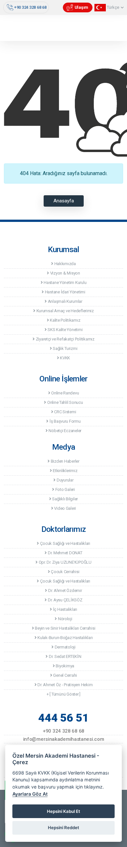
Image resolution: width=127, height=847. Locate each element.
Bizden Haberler (64, 461)
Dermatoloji (65, 647)
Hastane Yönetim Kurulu (64, 282)
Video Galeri (64, 508)
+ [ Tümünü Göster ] (63, 694)
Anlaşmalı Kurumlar (64, 301)
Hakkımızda (64, 263)
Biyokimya (64, 665)
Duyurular (64, 480)
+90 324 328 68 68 (30, 7)
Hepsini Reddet (63, 827)
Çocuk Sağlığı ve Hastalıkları (64, 543)
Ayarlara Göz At (30, 794)
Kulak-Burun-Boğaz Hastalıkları (64, 637)
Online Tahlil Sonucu (64, 402)
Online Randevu (64, 393)
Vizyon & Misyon (64, 273)
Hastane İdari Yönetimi (64, 291)
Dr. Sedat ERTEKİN (64, 656)
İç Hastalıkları (64, 609)
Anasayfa (63, 201)
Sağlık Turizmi (64, 348)
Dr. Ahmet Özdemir (64, 590)
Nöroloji (64, 618)
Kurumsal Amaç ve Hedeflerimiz (64, 310)
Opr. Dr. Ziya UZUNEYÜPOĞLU (65, 562)
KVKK (64, 357)
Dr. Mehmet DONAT (64, 552)
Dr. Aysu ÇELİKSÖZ (64, 599)
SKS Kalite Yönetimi (64, 329)
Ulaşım (81, 7)
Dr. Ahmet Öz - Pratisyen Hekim (64, 684)
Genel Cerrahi (64, 675)
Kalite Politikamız (64, 320)
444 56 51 (63, 717)
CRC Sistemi (64, 411)
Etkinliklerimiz (64, 470)
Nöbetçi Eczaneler (64, 430)
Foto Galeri (64, 489)
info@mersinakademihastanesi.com (63, 739)
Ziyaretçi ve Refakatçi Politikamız (64, 339)
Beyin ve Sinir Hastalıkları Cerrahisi (64, 628)
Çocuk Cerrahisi (64, 571)
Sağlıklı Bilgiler (64, 498)
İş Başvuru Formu (64, 421)
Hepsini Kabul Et (63, 811)
